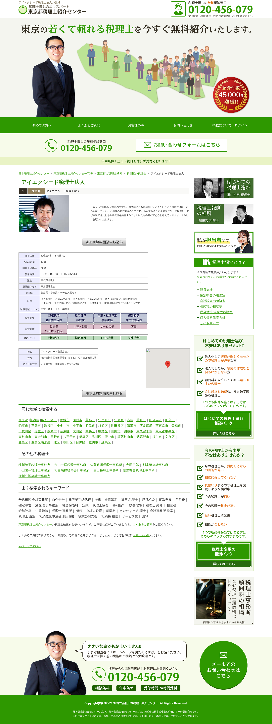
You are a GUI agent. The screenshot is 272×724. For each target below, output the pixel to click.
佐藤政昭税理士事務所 (106, 465)
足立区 (39, 431)
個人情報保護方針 (212, 317)
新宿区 (34, 420)
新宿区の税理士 (136, 173)
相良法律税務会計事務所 (71, 470)
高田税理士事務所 (106, 470)
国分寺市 (155, 420)
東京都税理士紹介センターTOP (73, 173)
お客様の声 (136, 125)
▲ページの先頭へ (30, 546)
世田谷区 (117, 425)
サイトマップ (209, 323)
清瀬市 (131, 425)
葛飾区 (90, 420)
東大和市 (40, 436)
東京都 (36, 191)
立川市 (93, 442)
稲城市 (64, 420)
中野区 (103, 431)
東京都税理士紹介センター (35, 524)
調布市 (128, 431)
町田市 (115, 431)
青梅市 (176, 425)
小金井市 (63, 425)
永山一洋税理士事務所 (70, 465)
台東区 (64, 431)
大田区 (77, 431)
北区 (57, 442)
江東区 (119, 420)
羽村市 (77, 420)
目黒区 (80, 442)
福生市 (157, 436)
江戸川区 (104, 420)
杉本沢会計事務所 (155, 465)
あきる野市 (49, 420)
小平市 (77, 425)
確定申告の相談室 (212, 295)
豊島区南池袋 (40, 442)
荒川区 (141, 420)
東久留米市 (144, 431)
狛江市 (23, 425)
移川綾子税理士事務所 (34, 465)
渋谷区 (49, 425)
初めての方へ (42, 125)
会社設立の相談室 (212, 301)
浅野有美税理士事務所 (139, 470)
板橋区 (84, 436)
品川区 (96, 436)
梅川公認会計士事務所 (34, 476)
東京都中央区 (165, 431)
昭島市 (90, 425)
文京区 (170, 436)
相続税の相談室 (211, 306)
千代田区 (25, 431)
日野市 (55, 436)
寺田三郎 (132, 465)
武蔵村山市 (125, 436)
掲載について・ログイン (230, 125)
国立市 (170, 420)
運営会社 (206, 289)
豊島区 (23, 442)
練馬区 (106, 442)
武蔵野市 (142, 436)
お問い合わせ (183, 125)
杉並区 (103, 425)
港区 (130, 420)
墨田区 (68, 442)
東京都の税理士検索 (109, 173)
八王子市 (69, 436)
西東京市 (162, 425)
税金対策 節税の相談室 (216, 312)
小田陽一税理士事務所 (34, 470)
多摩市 (52, 431)
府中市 (109, 436)
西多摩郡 (146, 425)
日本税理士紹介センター (34, 173)
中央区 (90, 431)
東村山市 (25, 436)
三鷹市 (36, 425)
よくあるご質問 (89, 125)
